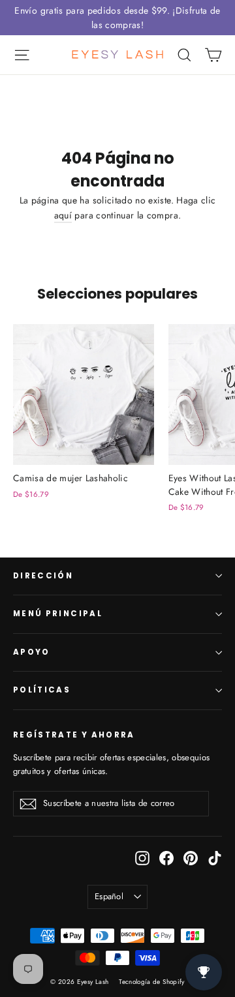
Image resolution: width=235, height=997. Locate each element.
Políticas (41, 690)
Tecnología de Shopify (151, 982)
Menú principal (57, 613)
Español (109, 896)
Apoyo (31, 652)
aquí (63, 215)
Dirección (43, 576)
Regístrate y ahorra (74, 735)
